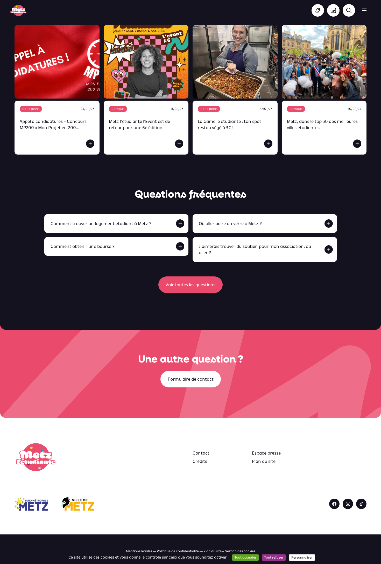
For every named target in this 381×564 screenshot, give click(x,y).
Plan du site (264, 461)
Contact (201, 453)
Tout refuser (273, 557)
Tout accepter (245, 557)
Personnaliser (302, 557)
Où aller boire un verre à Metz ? (230, 223)
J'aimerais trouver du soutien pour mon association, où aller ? (255, 249)
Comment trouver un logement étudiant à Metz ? (101, 223)
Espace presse (266, 453)
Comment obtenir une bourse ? (83, 246)
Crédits (200, 461)
